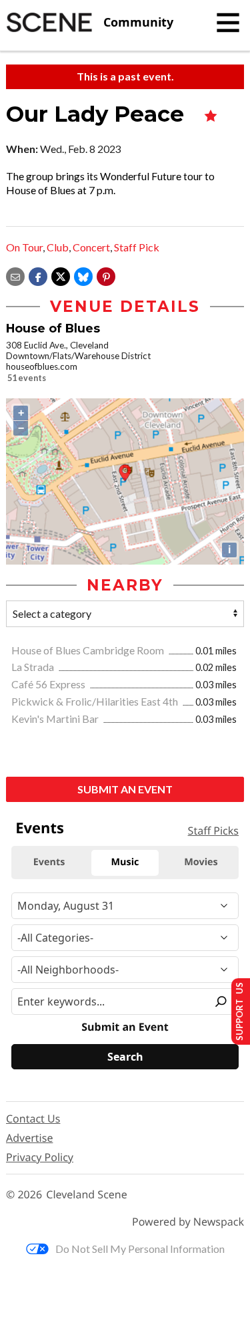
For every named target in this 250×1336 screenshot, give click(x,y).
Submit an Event (125, 789)
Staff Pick (136, 247)
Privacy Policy (39, 1157)
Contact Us (33, 1118)
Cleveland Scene (86, 1195)
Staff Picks (213, 830)
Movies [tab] (200, 862)
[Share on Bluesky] (83, 275)
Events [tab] (49, 862)
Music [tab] (125, 862)
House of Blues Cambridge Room (88, 650)
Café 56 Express (49, 684)
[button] (106, 275)
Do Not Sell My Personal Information (140, 1248)
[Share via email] (15, 275)
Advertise (29, 1138)
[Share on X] (60, 275)
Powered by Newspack (188, 1222)
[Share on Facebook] (38, 275)
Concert (91, 247)
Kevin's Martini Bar (56, 718)
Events (39, 828)
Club (58, 247)
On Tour (24, 247)
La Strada (33, 666)
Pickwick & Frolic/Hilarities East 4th (95, 701)
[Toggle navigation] (228, 22)
